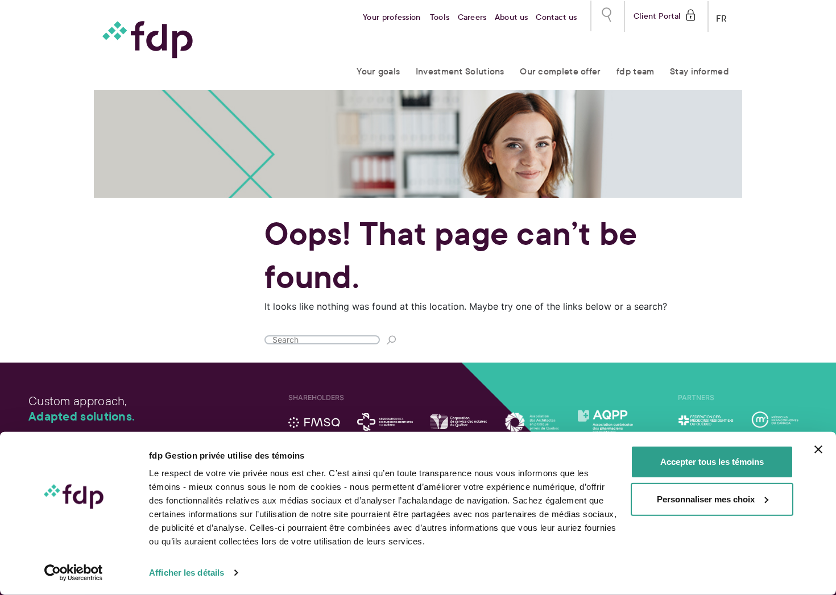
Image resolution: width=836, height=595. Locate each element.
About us (511, 17)
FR (721, 16)
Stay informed (699, 71)
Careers (472, 17)
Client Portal (657, 15)
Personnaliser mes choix (706, 499)
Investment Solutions (460, 71)
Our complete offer (560, 71)
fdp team (635, 71)
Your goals (378, 71)
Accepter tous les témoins (712, 462)
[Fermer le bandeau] (818, 449)
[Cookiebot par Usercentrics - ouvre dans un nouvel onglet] (73, 572)
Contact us (556, 17)
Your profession (392, 17)
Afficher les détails (186, 572)
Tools (440, 17)
